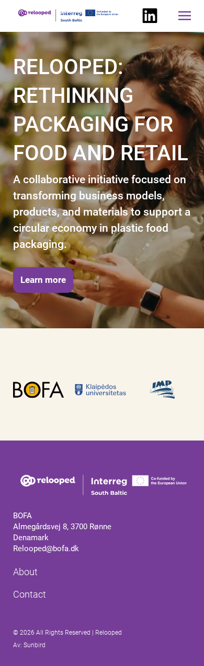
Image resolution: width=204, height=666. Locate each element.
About (25, 571)
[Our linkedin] (149, 15)
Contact (29, 594)
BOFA (22, 515)
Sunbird (35, 645)
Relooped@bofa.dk (46, 548)
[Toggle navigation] (184, 15)
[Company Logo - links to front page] (102, 486)
